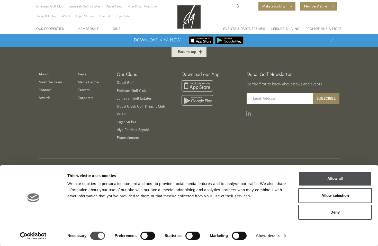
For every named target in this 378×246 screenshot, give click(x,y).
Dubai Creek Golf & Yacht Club (141, 106)
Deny (335, 212)
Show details (268, 236)
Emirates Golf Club (50, 6)
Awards (44, 98)
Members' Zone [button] (315, 6)
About (44, 74)
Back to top (187, 52)
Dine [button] (117, 29)
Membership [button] (88, 29)
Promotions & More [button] (323, 29)
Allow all (335, 178)
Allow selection (335, 195)
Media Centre (88, 82)
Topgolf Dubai (46, 16)
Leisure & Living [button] (285, 29)
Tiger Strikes (85, 16)
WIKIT (65, 16)
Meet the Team (50, 82)
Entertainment (128, 138)
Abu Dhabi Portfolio (142, 6)
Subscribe (326, 98)
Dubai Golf (125, 83)
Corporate (86, 98)
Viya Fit (104, 16)
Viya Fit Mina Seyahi (133, 130)
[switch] (147, 236)
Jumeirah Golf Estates (85, 6)
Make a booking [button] (273, 6)
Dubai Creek (114, 6)
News (82, 74)
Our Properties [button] (50, 29)
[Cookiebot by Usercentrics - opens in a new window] (33, 236)
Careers (83, 90)
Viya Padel (122, 16)
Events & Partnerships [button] (244, 29)
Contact (45, 90)
